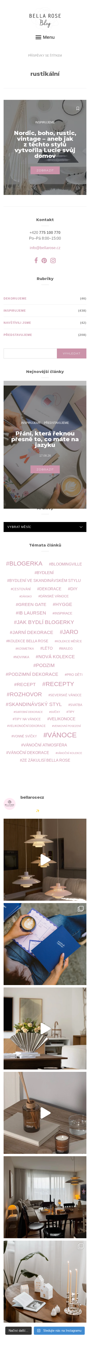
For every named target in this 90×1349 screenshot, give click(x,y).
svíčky (55, 712)
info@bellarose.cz (45, 248)
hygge (63, 604)
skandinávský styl (35, 704)
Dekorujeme (15, 298)
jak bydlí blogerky (45, 622)
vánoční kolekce (69, 753)
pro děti (75, 675)
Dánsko (26, 596)
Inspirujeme (45, 122)
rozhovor (26, 694)
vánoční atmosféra (45, 745)
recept (26, 684)
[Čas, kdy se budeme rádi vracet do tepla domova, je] (45, 1197)
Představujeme (18, 335)
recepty (60, 684)
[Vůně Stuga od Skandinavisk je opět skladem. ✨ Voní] (45, 1113)
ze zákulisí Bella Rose (46, 760)
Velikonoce (62, 719)
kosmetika (25, 648)
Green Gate (32, 604)
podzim (45, 665)
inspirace (63, 613)
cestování (21, 589)
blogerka (25, 563)
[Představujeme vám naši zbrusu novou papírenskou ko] (45, 944)
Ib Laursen (32, 612)
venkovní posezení (67, 726)
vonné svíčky (25, 736)
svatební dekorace (29, 712)
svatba (76, 705)
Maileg (67, 648)
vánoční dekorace (28, 753)
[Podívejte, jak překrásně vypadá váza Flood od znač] (45, 1028)
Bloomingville (66, 564)
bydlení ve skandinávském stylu (45, 580)
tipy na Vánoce (27, 719)
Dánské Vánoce (54, 596)
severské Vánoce (66, 695)
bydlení (45, 573)
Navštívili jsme (17, 322)
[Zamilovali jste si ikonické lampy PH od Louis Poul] (45, 860)
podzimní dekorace (33, 674)
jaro (70, 632)
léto (47, 648)
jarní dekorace (32, 632)
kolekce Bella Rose (28, 641)
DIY (74, 588)
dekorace (50, 589)
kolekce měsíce (69, 641)
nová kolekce (56, 656)
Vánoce (62, 735)
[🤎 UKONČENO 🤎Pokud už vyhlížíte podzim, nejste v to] (45, 1282)
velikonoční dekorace (27, 725)
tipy (71, 711)
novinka (22, 657)
